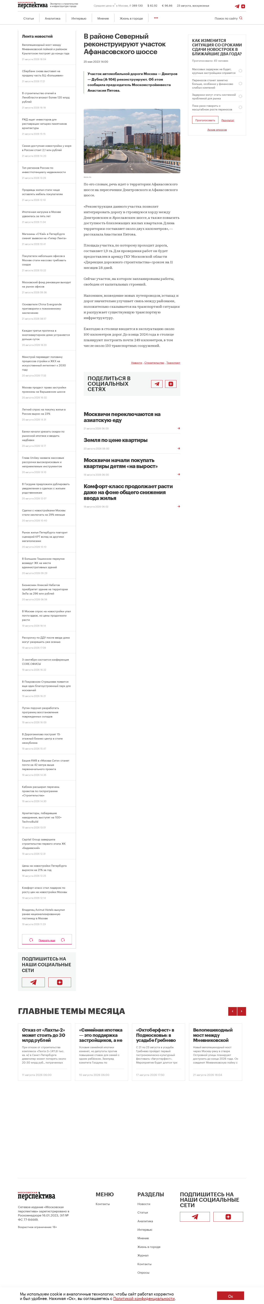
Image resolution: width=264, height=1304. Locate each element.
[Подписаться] (243, 5)
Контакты (103, 1203)
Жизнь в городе (131, 17)
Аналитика (52, 17)
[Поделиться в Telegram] (157, 384)
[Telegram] (237, 5)
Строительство (154, 362)
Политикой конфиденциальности (144, 1298)
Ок (230, 1296)
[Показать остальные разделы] (156, 18)
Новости (136, 362)
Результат (227, 120)
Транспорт (173, 362)
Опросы (143, 1272)
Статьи (28, 17)
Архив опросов (217, 129)
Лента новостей (37, 36)
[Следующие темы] (241, 1011)
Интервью (79, 17)
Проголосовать (205, 120)
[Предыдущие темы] (232, 1011)
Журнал (143, 1254)
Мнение (103, 17)
